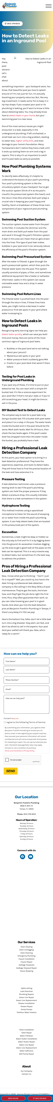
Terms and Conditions (14, 751)
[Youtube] (30, 856)
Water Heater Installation (26, 1039)
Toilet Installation (26, 1030)
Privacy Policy (29, 751)
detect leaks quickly (12, 334)
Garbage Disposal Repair (26, 968)
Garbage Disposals (26, 965)
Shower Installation (26, 1003)
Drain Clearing (26, 947)
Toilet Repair (26, 1033)
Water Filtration (26, 1036)
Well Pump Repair (26, 1054)
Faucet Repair (26, 962)
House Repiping (26, 971)
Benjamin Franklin (10, 5)
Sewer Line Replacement (26, 1000)
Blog (18, 30)
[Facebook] (22, 856)
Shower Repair (27, 1006)
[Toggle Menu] (49, 6)
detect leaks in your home (22, 115)
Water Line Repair (26, 1045)
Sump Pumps (26, 1009)
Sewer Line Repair (26, 997)
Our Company (26, 1071)
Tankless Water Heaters (26, 1012)
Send (10, 771)
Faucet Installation (27, 959)
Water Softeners (26, 1051)
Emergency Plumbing (26, 956)
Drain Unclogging (26, 950)
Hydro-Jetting (26, 988)
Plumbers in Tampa (8, 30)
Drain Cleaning (26, 953)
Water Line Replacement (26, 1048)
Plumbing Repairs (26, 994)
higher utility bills (24, 140)
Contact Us (26, 1074)
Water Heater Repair (26, 1042)
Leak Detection (26, 991)
